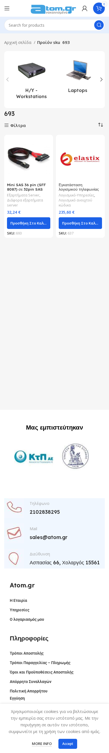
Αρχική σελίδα (18, 42)
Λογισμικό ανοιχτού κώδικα (75, 203)
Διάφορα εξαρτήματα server (25, 203)
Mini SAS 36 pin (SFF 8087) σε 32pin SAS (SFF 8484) (26, 189)
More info (42, 743)
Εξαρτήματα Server (23, 195)
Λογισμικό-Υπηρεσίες (76, 195)
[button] (28, 223)
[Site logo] (53, 8)
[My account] (84, 8)
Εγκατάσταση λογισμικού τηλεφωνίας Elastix (79, 189)
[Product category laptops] (77, 76)
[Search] (99, 25)
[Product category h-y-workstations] (31, 80)
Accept (67, 743)
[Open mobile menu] (7, 8)
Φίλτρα (18, 125)
